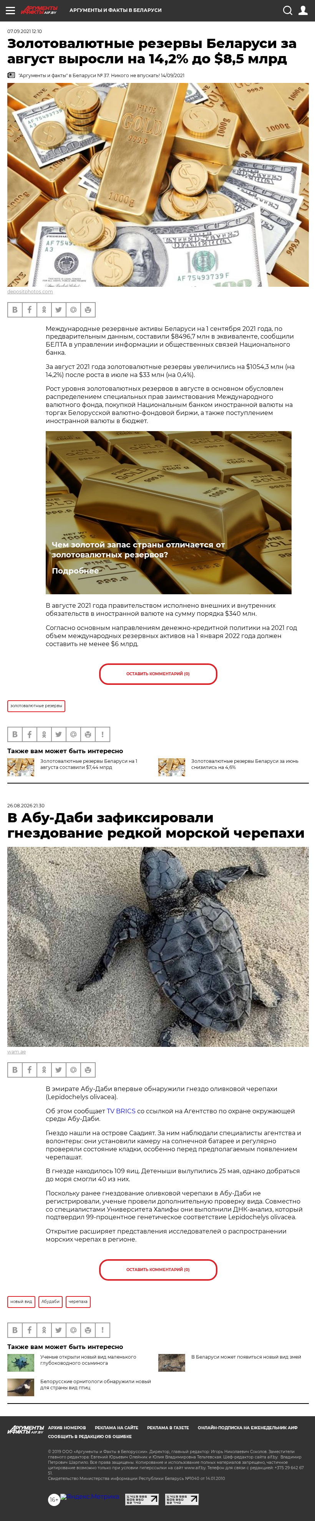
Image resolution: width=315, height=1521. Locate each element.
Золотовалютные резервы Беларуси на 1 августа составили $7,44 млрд (88, 764)
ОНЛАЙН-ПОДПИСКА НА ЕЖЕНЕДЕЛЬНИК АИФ (248, 1427)
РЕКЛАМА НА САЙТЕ (116, 1427)
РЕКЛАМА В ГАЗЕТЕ (168, 1427)
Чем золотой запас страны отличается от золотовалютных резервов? (138, 549)
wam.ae (16, 1052)
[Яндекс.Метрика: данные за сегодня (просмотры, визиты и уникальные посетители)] (89, 1497)
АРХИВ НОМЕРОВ (67, 1427)
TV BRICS (121, 1111)
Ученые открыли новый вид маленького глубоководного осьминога (88, 1360)
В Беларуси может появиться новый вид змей (246, 1357)
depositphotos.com (30, 291)
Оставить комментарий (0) (158, 673)
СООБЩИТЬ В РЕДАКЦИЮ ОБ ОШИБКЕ (90, 1436)
